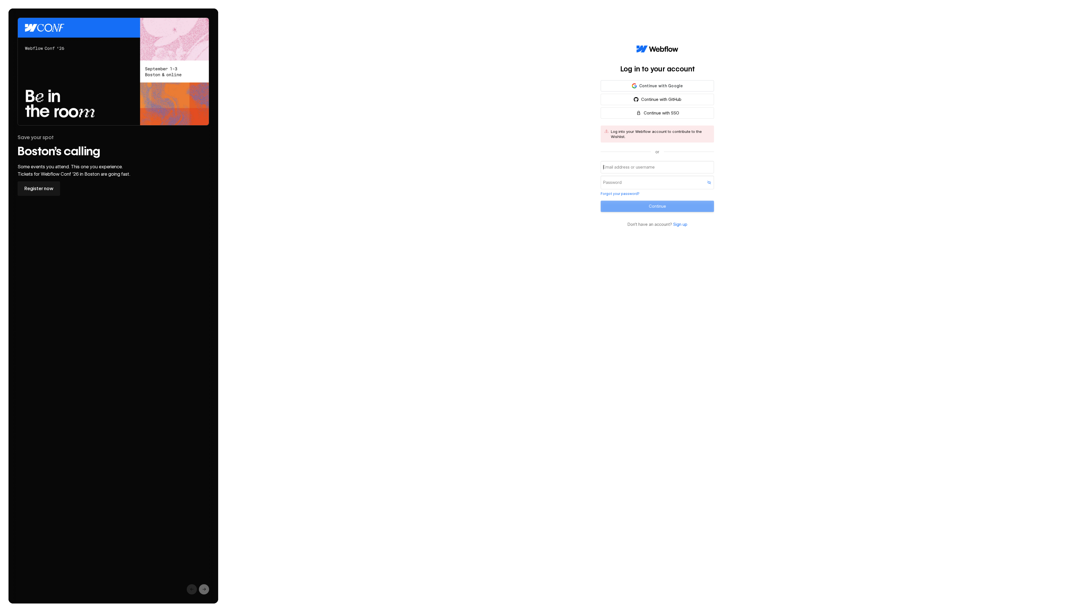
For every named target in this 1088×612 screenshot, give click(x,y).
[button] (657, 86)
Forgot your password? (620, 194)
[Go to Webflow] (657, 49)
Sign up (680, 224)
